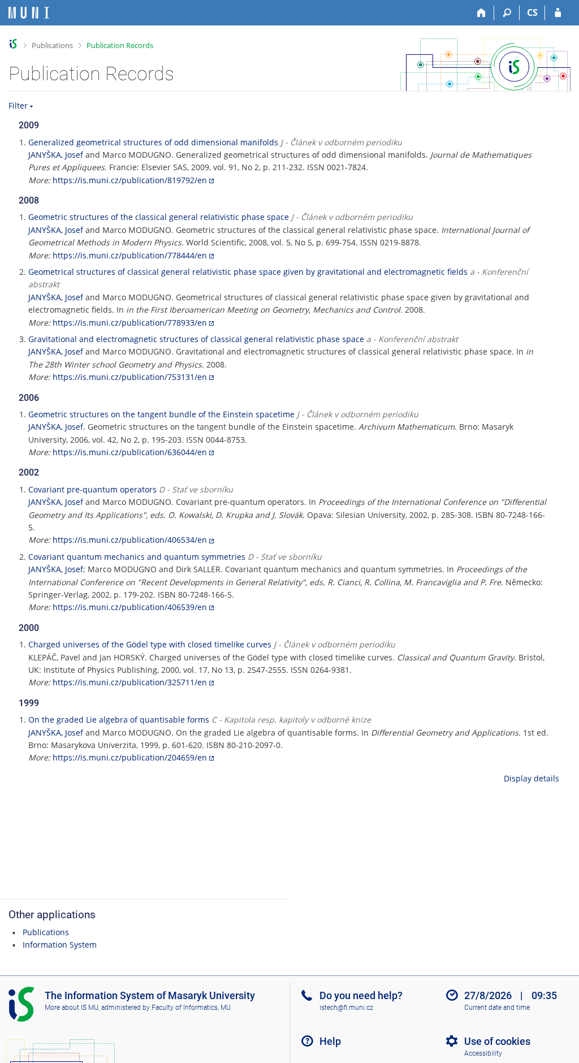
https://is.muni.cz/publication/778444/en (130, 255)
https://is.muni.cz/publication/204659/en (130, 757)
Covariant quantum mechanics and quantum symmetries (136, 556)
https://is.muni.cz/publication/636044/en (130, 452)
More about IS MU (71, 1008)
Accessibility (483, 1053)
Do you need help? (361, 995)
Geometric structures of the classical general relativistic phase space (158, 216)
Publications (52, 45)
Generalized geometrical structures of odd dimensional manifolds (153, 142)
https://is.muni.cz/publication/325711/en (130, 682)
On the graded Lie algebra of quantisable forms (118, 719)
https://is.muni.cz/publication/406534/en (130, 539)
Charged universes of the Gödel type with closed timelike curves (149, 644)
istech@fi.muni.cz (346, 1008)
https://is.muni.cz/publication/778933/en (130, 322)
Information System (60, 944)
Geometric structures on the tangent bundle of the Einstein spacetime (161, 414)
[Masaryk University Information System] (28, 12)
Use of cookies (497, 1041)
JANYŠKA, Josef (55, 154)
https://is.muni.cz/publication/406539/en (130, 607)
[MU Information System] (13, 44)
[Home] (481, 13)
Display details (531, 778)
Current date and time (497, 1008)
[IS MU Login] (558, 13)
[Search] (507, 13)
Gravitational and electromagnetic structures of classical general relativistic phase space (196, 339)
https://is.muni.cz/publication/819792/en (130, 180)
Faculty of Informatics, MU (191, 1008)
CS (532, 12)
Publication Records (120, 45)
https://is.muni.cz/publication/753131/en (130, 376)
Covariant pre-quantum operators (92, 489)
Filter (18, 105)
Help (330, 1041)
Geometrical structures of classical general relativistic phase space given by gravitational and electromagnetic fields (248, 271)
